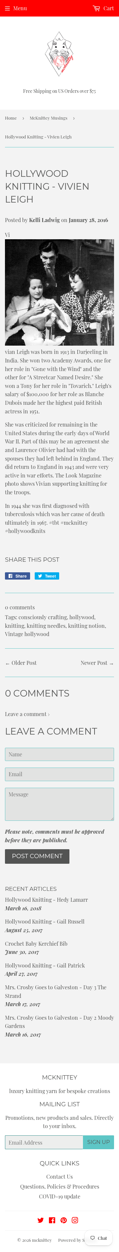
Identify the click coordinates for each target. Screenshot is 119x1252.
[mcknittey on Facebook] (52, 1220)
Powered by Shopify (77, 1240)
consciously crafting (43, 617)
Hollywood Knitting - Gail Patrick (45, 965)
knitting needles (46, 625)
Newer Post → (97, 662)
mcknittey (42, 1240)
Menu (20, 8)
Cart (108, 8)
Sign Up (98, 1142)
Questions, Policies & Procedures (59, 1186)
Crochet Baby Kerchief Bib (36, 943)
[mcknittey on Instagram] (75, 1220)
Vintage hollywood (27, 633)
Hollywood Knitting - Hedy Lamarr (46, 899)
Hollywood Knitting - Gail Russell (45, 921)
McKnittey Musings (48, 118)
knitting (14, 625)
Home (11, 118)
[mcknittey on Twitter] (40, 1220)
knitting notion (86, 625)
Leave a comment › (27, 713)
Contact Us (59, 1176)
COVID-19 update (59, 1196)
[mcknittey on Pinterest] (63, 1220)
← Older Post (21, 662)
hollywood (81, 617)
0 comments (20, 607)
